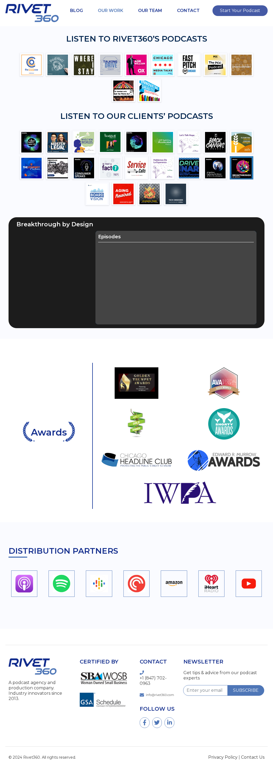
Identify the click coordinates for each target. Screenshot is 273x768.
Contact (188, 10)
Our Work (110, 10)
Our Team (150, 10)
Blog (76, 10)
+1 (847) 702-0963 (153, 680)
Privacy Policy (223, 757)
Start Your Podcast (240, 10)
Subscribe (246, 690)
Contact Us (252, 757)
